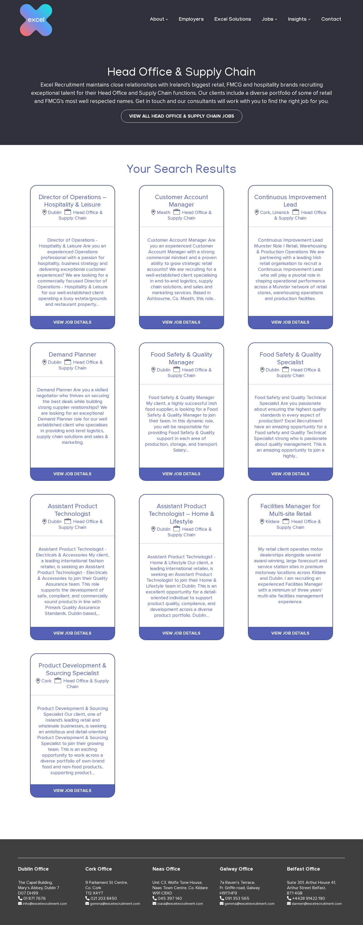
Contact (331, 20)
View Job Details (72, 322)
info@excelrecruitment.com (45, 904)
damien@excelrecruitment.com (317, 904)
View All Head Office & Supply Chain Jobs (181, 116)
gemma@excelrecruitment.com (115, 904)
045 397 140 (170, 898)
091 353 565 (237, 898)
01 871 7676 (34, 898)
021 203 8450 (104, 898)
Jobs (267, 20)
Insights (297, 20)
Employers (191, 20)
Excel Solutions (232, 20)
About (157, 20)
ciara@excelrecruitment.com (180, 904)
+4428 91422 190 (308, 898)
